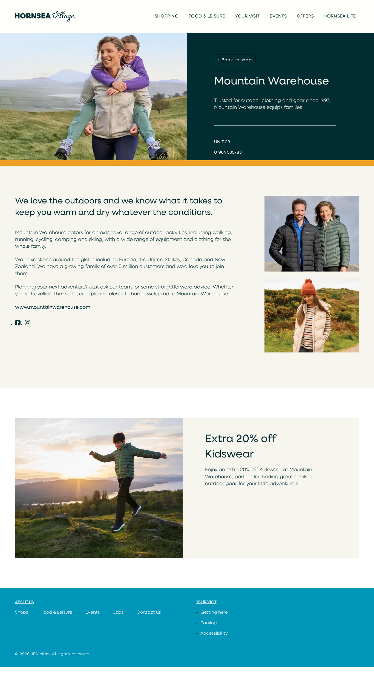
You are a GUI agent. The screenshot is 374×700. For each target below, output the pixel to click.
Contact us (149, 612)
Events (278, 16)
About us (24, 602)
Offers (305, 16)
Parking (208, 623)
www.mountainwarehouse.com (52, 307)
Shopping (167, 16)
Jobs (118, 612)
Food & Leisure (207, 16)
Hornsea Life (340, 16)
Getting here (214, 612)
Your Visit (247, 16)
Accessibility (214, 633)
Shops (21, 612)
